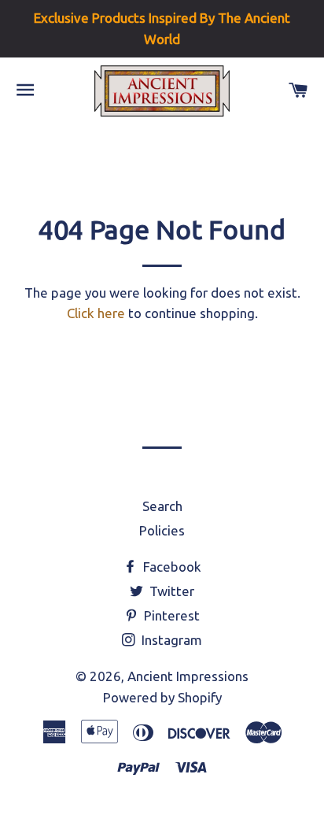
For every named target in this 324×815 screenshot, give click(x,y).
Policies (162, 530)
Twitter (170, 590)
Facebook (170, 566)
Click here (96, 313)
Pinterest (170, 615)
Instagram (170, 639)
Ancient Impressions (188, 676)
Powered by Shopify (162, 697)
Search (162, 505)
